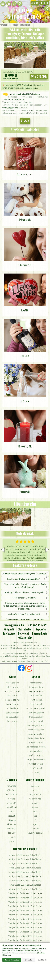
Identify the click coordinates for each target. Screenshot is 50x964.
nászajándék (11, 807)
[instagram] (28, 668)
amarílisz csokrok (36, 729)
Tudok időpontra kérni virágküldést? (23, 578)
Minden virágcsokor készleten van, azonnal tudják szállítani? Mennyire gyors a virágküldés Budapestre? (25, 605)
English (34, 3)
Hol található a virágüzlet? (24, 597)
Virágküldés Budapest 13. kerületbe (25, 906)
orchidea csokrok (36, 712)
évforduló (11, 803)
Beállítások (42, 960)
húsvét (35, 790)
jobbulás (12, 820)
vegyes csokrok (36, 691)
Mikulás (35, 828)
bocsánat (11, 828)
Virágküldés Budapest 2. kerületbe (25, 859)
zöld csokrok (12, 708)
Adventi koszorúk (35, 832)
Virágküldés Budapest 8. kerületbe (25, 884)
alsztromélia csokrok (36, 708)
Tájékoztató (9, 633)
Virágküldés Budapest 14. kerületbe (25, 910)
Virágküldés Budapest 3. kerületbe (25, 863)
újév (35, 824)
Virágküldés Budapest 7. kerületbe (25, 880)
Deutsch (44, 3)
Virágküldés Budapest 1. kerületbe (25, 855)
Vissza (25, 121)
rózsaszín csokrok (12, 691)
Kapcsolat (40, 629)
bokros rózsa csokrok (36, 746)
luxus (11, 841)
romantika (11, 785)
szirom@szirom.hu (13, 625)
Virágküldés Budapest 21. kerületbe (25, 940)
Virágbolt (9, 629)
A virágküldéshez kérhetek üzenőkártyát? (24, 592)
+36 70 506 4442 (37, 625)
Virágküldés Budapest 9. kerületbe (25, 889)
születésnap (11, 790)
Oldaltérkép (25, 638)
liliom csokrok (36, 704)
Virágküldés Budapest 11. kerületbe (25, 897)
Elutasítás (28, 960)
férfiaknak (11, 824)
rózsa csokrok (36, 682)
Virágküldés (5, 25)
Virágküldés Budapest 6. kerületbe (25, 876)
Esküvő (15, 25)
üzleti (11, 811)
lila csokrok (13, 695)
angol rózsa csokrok (36, 759)
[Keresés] (14, 3)
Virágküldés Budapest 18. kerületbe (25, 927)
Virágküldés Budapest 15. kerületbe (25, 914)
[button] (47, 550)
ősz (35, 815)
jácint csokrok (36, 699)
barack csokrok (12, 712)
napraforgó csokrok (36, 725)
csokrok (36, 772)
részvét (11, 815)
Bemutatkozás (39, 633)
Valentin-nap (35, 798)
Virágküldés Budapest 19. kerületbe (25, 931)
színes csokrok (12, 716)
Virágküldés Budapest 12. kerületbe (25, 901)
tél (35, 820)
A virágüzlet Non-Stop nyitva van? (24, 614)
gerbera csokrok (36, 721)
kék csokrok (12, 721)
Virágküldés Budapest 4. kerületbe (25, 867)
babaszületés (11, 794)
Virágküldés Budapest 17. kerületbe (25, 923)
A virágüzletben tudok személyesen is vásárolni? (25, 573)
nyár (35, 811)
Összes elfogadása (12, 960)
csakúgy (11, 832)
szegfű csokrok (36, 742)
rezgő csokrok (36, 768)
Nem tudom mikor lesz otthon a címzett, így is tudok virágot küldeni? (25, 586)
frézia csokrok (36, 695)
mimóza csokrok (36, 763)
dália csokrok (36, 751)
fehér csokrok (13, 687)
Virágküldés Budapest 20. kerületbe (25, 936)
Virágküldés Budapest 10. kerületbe (25, 893)
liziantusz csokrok (36, 734)
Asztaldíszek (25, 25)
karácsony (35, 785)
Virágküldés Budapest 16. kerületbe (25, 919)
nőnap (35, 803)
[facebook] (21, 668)
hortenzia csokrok (36, 738)
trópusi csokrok (36, 716)
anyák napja (35, 794)
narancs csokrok (12, 699)
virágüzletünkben (10, 107)
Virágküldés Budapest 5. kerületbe (25, 872)
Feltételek (23, 633)
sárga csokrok (12, 704)
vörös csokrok (12, 682)
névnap (11, 798)
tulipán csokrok (36, 687)
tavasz (35, 807)
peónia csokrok (36, 755)
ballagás (12, 837)
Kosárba (40, 76)
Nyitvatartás (24, 629)
